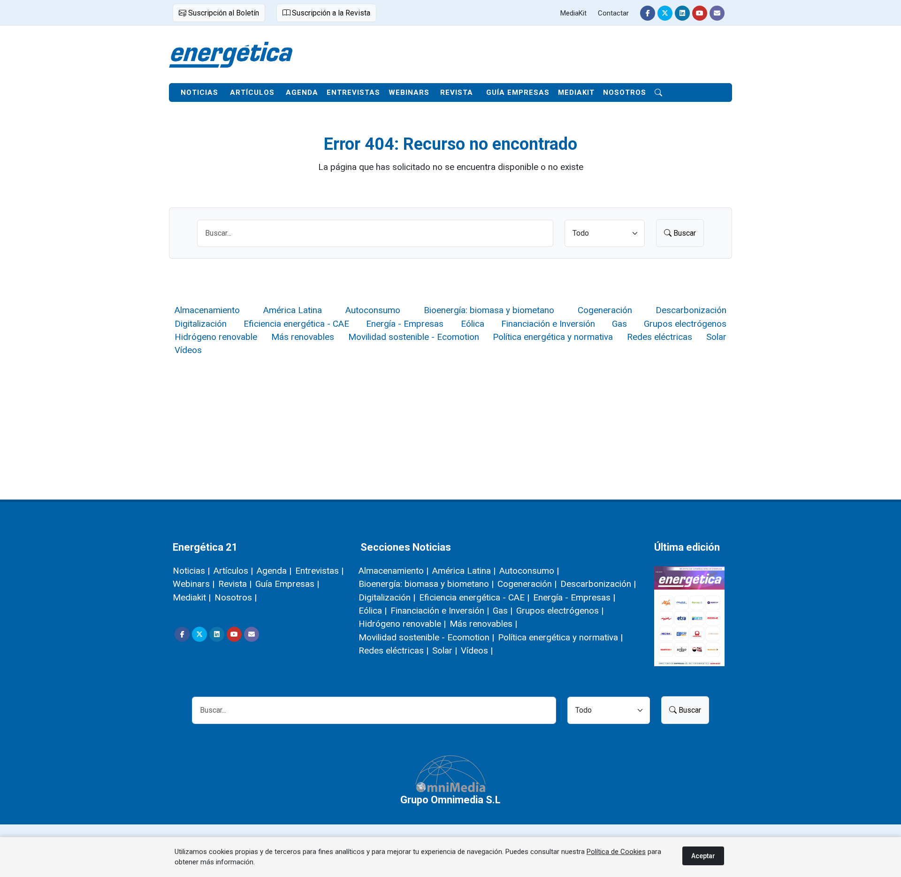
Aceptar (703, 856)
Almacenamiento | (393, 570)
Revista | (235, 583)
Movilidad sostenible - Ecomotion (413, 336)
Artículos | (233, 570)
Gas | (502, 610)
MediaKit (573, 13)
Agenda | (274, 570)
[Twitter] (664, 13)
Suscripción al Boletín (222, 12)
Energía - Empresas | (574, 597)
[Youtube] (699, 13)
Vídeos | (477, 650)
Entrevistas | (319, 570)
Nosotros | (235, 597)
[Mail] (717, 13)
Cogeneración (605, 310)
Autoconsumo (372, 310)
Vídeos (188, 350)
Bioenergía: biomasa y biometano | (426, 583)
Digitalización (201, 323)
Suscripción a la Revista (330, 12)
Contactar (613, 13)
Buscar (684, 233)
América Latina (292, 310)
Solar (716, 336)
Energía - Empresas (404, 323)
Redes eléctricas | (393, 650)
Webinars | (193, 583)
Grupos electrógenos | (559, 610)
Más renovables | (483, 623)
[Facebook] (647, 13)
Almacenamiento (207, 310)
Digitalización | (387, 597)
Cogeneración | (527, 583)
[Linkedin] (682, 13)
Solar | (444, 650)
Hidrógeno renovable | (402, 623)
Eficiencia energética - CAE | (474, 597)
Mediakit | (192, 597)
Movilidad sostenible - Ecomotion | (426, 637)
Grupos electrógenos (685, 323)
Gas (619, 323)
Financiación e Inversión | (439, 610)
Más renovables (302, 336)
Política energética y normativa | (560, 637)
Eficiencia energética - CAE (296, 323)
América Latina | (464, 570)
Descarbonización (691, 310)
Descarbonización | (598, 583)
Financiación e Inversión (548, 323)
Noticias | (191, 570)
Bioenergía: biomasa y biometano (489, 310)
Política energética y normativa (553, 336)
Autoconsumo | (529, 570)
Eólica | (373, 610)
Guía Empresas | (287, 583)
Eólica (472, 323)
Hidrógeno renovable (216, 336)
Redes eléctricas (659, 336)
